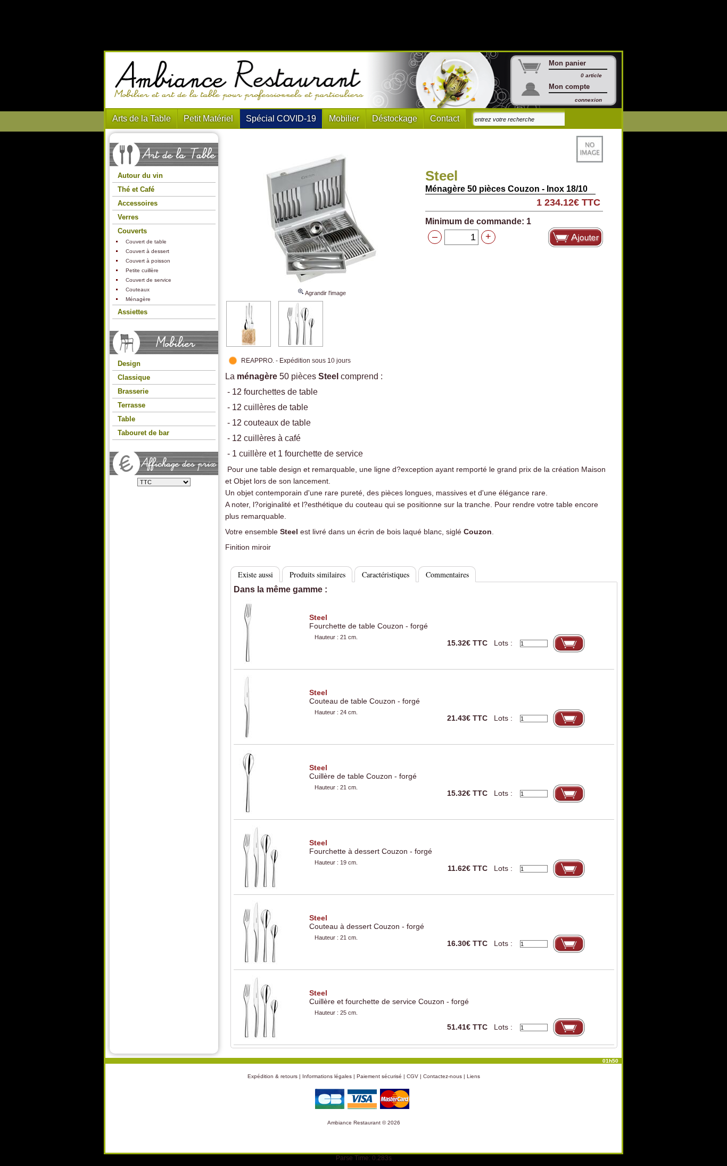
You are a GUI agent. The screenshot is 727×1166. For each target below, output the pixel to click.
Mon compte (569, 87)
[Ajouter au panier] (575, 237)
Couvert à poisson (148, 261)
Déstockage (394, 118)
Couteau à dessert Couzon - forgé (366, 922)
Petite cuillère (142, 270)
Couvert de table (146, 241)
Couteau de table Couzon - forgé (364, 696)
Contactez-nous (442, 1076)
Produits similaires (317, 574)
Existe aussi (255, 574)
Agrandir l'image (325, 293)
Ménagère (138, 299)
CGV (412, 1076)
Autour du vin (140, 176)
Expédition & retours (272, 1076)
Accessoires (138, 203)
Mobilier (344, 118)
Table (126, 419)
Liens (473, 1076)
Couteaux (138, 289)
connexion (588, 100)
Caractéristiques (385, 574)
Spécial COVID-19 (281, 118)
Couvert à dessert (147, 251)
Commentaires (447, 574)
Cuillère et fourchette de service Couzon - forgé (389, 997)
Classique (134, 377)
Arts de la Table (141, 118)
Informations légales (327, 1076)
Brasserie (133, 391)
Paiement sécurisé (379, 1076)
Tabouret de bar (143, 433)
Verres (128, 217)
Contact (444, 118)
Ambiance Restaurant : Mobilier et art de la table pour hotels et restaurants (243, 80)
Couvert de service (148, 280)
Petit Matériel (208, 118)
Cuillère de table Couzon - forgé (363, 771)
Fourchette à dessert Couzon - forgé (370, 846)
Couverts (132, 231)
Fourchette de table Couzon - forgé (368, 621)
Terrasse (131, 405)
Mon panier (567, 63)
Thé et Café (136, 189)
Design (129, 364)
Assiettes (132, 312)
